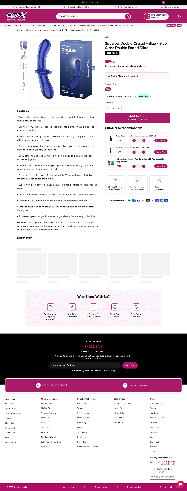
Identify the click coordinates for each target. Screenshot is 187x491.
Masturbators (83, 418)
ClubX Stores (10, 409)
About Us (9, 404)
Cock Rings (82, 423)
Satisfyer (108, 37)
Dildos (51, 25)
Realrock (153, 447)
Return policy (68, 487)
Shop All (8, 418)
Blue (108, 89)
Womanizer (154, 427)
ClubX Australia (20, 487)
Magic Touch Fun (157, 403)
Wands (80, 408)
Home (20, 30)
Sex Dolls (61, 25)
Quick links (10, 400)
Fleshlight (154, 413)
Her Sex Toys (46, 403)
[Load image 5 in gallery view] (23, 85)
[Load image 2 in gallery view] (23, 55)
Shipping (122, 66)
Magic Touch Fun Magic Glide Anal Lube (132, 147)
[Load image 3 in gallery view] (23, 65)
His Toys (18, 25)
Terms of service (134, 487)
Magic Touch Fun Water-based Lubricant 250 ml (136, 136)
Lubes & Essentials (104, 25)
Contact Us (118, 423)
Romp (152, 437)
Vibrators (41, 25)
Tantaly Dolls (82, 432)
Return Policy (119, 408)
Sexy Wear (119, 25)
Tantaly (153, 408)
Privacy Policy (119, 413)
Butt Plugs (81, 437)
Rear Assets (155, 442)
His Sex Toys (46, 408)
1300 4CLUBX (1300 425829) (54, 385)
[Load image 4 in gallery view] (23, 75)
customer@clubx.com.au (140, 385)
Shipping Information (122, 403)
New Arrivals (10, 428)
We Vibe (153, 432)
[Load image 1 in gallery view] (23, 45)
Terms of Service (120, 418)
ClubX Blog (10, 423)
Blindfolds (81, 442)
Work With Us (11, 442)
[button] (179, 16)
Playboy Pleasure (157, 418)
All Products (31, 30)
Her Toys (8, 25)
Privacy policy (101, 487)
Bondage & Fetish (86, 25)
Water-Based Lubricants (88, 447)
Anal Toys (72, 25)
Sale (179, 25)
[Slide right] (23, 89)
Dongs (80, 427)
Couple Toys (29, 25)
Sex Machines (83, 413)
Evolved (153, 452)
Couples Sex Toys (48, 413)
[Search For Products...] (127, 16)
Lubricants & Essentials (51, 442)
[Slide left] (23, 37)
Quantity (109, 103)
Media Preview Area (13, 413)
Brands (129, 25)
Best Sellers (171, 25)
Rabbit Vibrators (84, 403)
